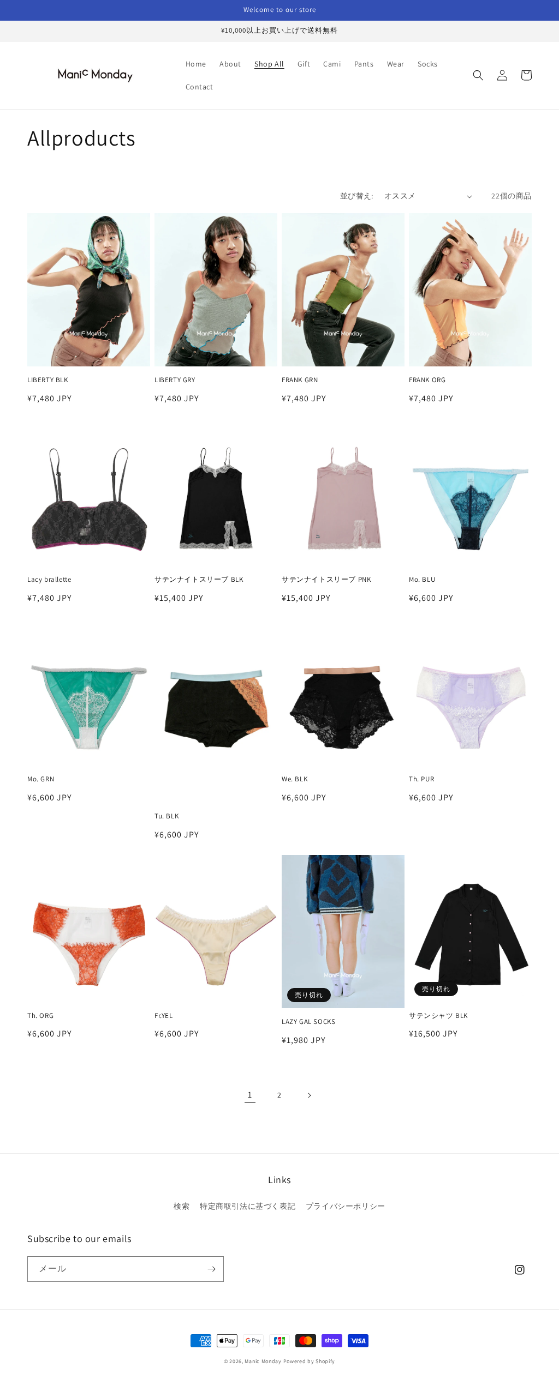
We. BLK (294, 779)
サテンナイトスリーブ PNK (326, 579)
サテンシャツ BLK (438, 1015)
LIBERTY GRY (174, 380)
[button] (478, 75)
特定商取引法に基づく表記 (247, 1206)
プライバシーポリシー (345, 1206)
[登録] (211, 1269)
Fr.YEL (163, 1015)
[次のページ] (309, 1095)
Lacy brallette (49, 579)
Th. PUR (421, 779)
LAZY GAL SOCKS (308, 1021)
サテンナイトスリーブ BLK (198, 579)
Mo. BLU (422, 579)
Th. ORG (40, 1015)
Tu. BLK (166, 816)
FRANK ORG (427, 380)
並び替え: (356, 196)
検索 (181, 1206)
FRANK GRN (300, 380)
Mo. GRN (40, 779)
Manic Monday (263, 1361)
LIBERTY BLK (47, 380)
